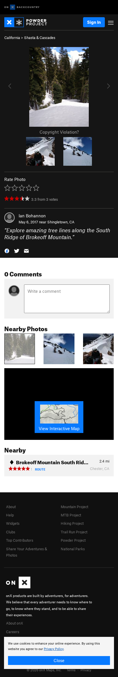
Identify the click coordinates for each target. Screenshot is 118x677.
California (12, 37)
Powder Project (73, 540)
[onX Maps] (18, 587)
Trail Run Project (74, 532)
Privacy (85, 670)
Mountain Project (74, 506)
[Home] (28, 22)
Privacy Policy (54, 649)
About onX (14, 623)
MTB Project (71, 515)
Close (59, 660)
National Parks (73, 549)
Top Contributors (19, 540)
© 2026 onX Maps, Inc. (44, 670)
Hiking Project (72, 523)
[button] (6, 250)
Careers (12, 631)
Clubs (10, 532)
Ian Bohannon (32, 215)
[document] (59, 653)
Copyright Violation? (59, 131)
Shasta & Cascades (39, 37)
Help (10, 515)
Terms (71, 670)
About (11, 506)
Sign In (94, 22)
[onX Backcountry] (22, 7)
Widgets (12, 523)
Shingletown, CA (60, 222)
